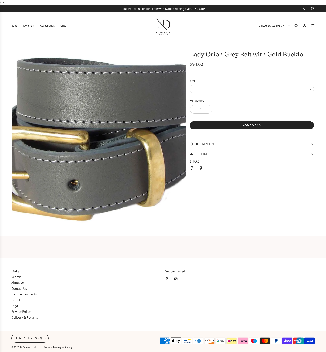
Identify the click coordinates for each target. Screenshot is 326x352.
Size (193, 81)
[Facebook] (304, 9)
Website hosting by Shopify (58, 347)
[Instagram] (313, 9)
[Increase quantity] (208, 109)
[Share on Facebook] (192, 169)
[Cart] (313, 26)
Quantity (197, 101)
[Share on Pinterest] (201, 169)
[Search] (296, 26)
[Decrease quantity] (194, 109)
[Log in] (304, 26)
